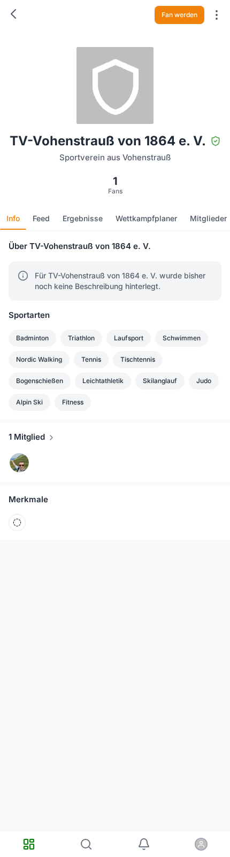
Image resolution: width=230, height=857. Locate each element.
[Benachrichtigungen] (144, 844)
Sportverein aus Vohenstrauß (103, 8)
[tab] (13, 218)
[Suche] (87, 844)
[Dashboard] (29, 844)
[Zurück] (13, 14)
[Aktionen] (216, 15)
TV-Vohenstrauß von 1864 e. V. (115, 19)
